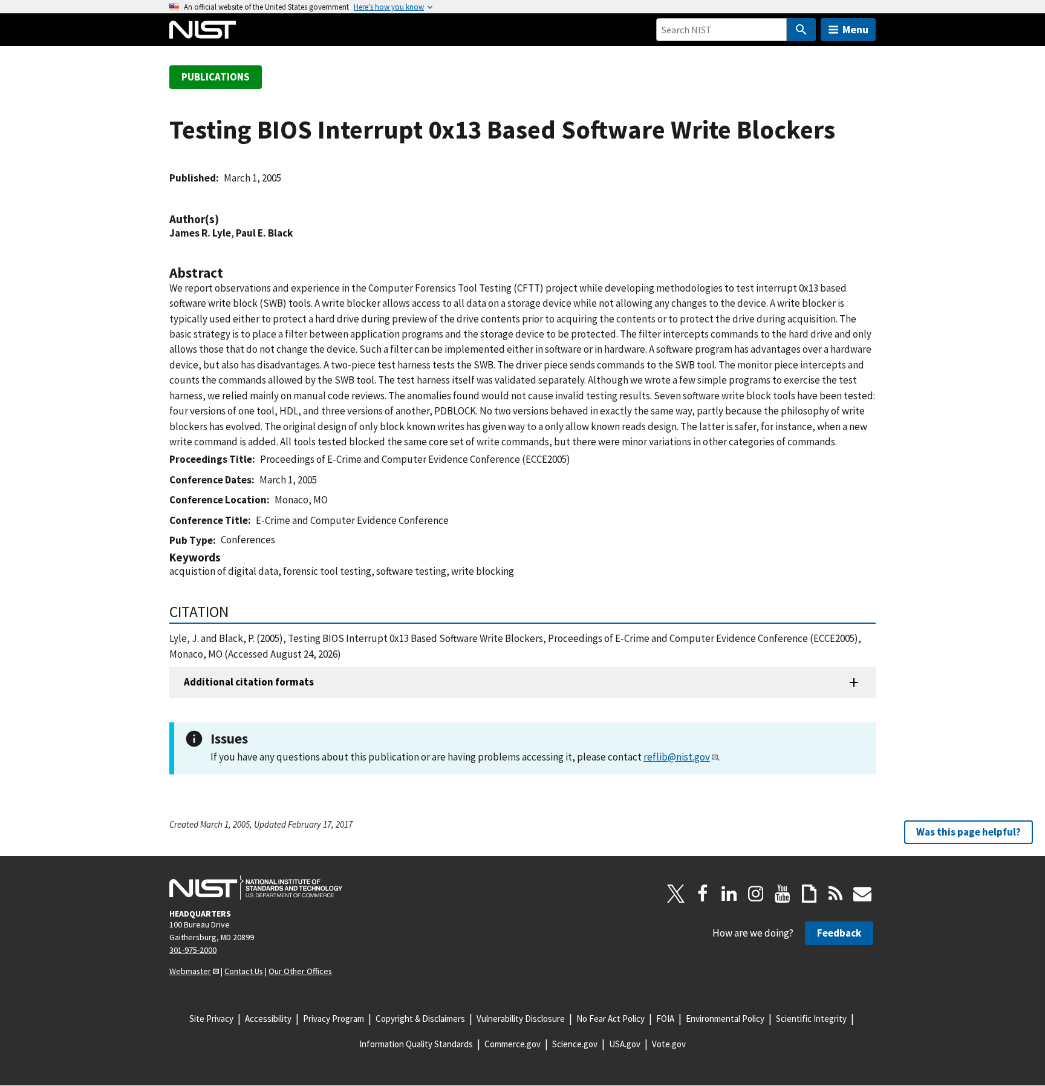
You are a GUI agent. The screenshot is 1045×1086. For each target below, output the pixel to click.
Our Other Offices (300, 971)
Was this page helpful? (968, 832)
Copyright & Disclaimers (420, 1018)
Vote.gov (669, 1044)
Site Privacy (211, 1018)
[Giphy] (809, 893)
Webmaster (190, 971)
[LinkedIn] (729, 893)
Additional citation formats (249, 682)
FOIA (665, 1018)
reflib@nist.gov (676, 757)
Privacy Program (333, 1018)
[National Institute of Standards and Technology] (255, 887)
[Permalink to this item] (225, 219)
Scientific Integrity (811, 1018)
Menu (855, 29)
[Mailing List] (862, 893)
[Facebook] (702, 893)
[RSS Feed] (835, 893)
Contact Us (243, 971)
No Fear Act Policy (610, 1018)
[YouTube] (782, 893)
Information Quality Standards (416, 1044)
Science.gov (574, 1044)
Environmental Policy (725, 1018)
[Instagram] (756, 893)
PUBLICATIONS (215, 76)
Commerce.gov (512, 1044)
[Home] (202, 29)
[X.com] (676, 893)
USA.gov (624, 1044)
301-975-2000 (192, 949)
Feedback (839, 933)
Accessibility (268, 1018)
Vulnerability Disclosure (521, 1018)
